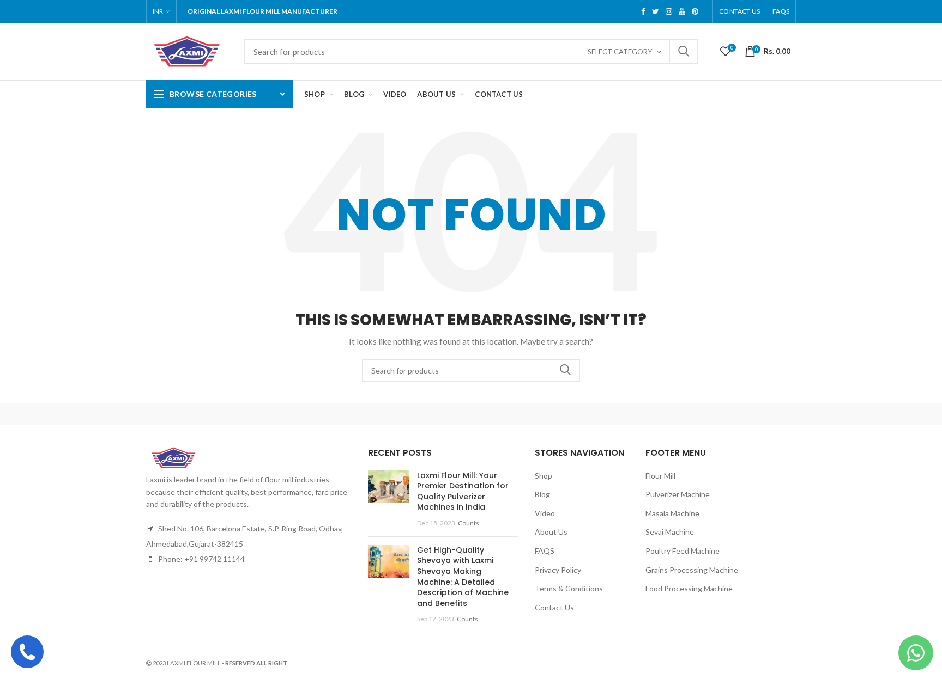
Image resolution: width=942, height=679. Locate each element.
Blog (542, 494)
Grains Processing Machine (691, 569)
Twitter (655, 11)
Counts (468, 523)
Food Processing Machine (689, 588)
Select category (620, 51)
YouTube (682, 11)
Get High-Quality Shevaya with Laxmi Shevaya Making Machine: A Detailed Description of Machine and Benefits (463, 577)
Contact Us (739, 11)
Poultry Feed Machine (682, 550)
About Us (551, 531)
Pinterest (695, 11)
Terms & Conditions (569, 588)
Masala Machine (672, 513)
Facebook (643, 11)
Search (683, 51)
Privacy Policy (558, 569)
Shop (543, 475)
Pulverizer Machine (677, 494)
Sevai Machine (669, 531)
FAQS (780, 11)
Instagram (668, 11)
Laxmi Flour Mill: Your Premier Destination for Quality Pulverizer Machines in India (463, 491)
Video (545, 513)
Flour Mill (660, 475)
